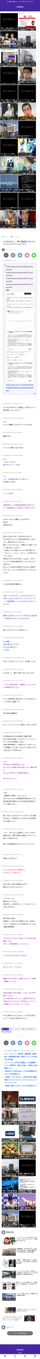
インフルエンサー (16, 1029)
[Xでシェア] (6, 255)
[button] (35, 689)
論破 (5, 1031)
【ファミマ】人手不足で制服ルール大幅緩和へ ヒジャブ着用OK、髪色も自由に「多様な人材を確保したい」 (21, 1065)
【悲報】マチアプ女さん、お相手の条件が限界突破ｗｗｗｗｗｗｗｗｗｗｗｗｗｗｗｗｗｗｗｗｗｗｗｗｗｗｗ (20, 1079)
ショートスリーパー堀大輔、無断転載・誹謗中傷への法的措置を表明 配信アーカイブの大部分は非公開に (20, 1056)
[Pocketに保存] (27, 255)
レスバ (33, 1029)
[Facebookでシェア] (13, 255)
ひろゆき (26, 1029)
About (20, 1353)
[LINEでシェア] (33, 255)
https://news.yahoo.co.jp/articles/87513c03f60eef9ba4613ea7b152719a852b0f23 (20, 388)
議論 (10, 1031)
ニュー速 (6, 1029)
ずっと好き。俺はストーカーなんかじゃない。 (20, 1051)
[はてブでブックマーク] (20, 255)
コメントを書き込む (20, 1333)
